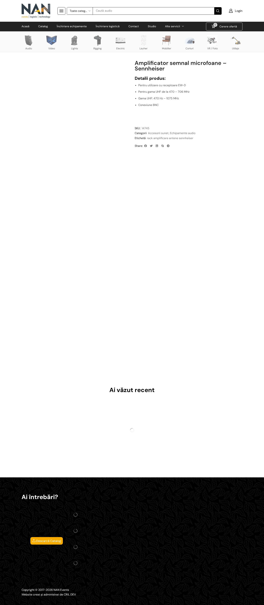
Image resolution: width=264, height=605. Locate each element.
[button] (61, 11)
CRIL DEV (70, 594)
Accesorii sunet (158, 133)
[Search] (217, 11)
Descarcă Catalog (48, 541)
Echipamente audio (182, 133)
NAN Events (61, 590)
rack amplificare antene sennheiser (170, 138)
